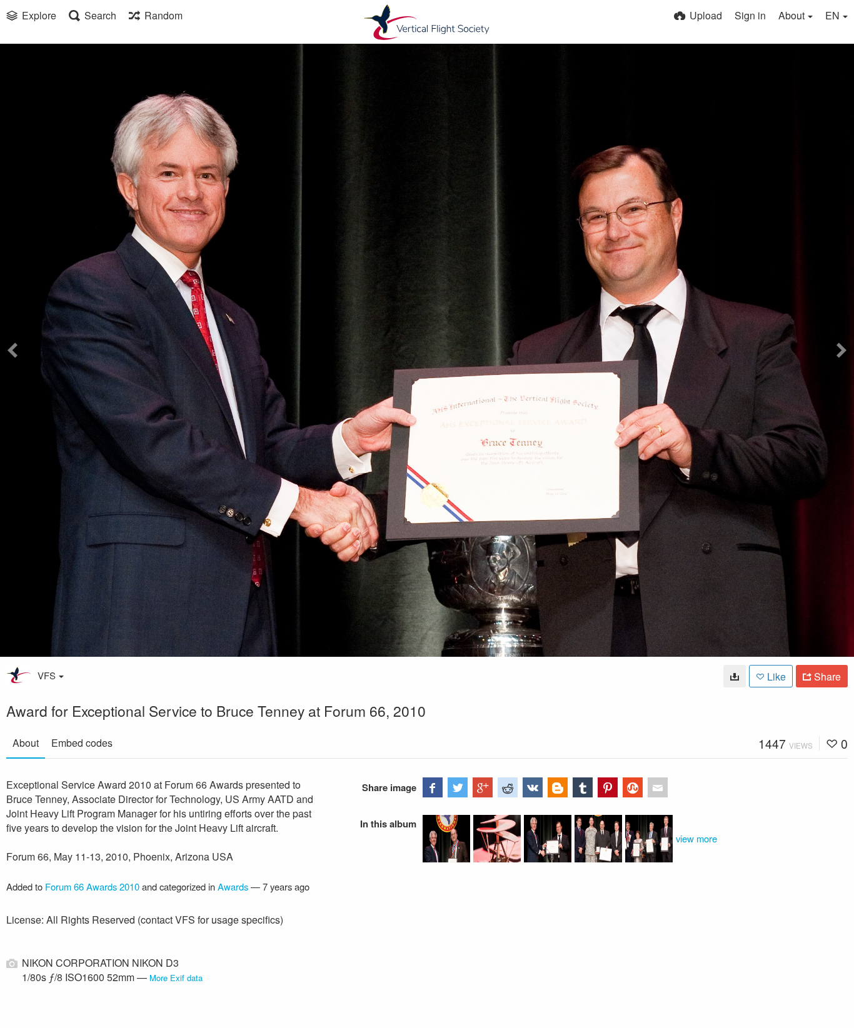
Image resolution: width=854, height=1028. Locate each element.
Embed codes (82, 743)
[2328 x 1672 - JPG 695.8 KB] (734, 676)
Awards (233, 886)
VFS (47, 675)
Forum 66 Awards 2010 (92, 886)
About (26, 743)
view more (696, 838)
